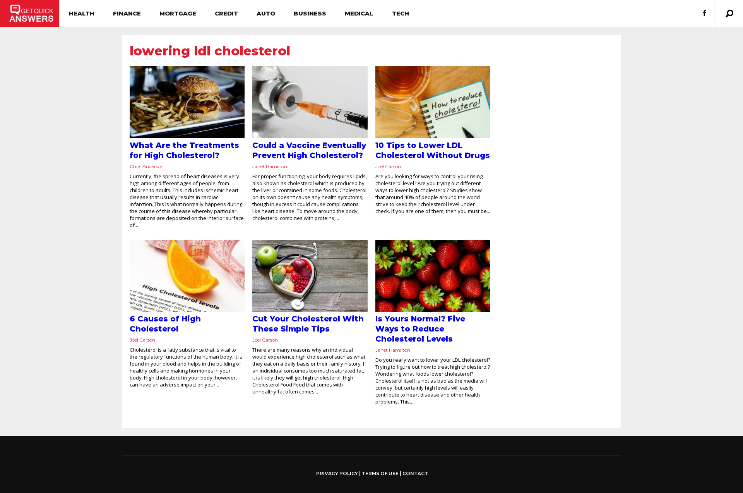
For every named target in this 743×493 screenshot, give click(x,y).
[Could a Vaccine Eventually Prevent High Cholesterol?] (309, 102)
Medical (359, 13)
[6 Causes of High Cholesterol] (187, 276)
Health (81, 13)
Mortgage (177, 13)
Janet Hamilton (269, 166)
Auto (266, 13)
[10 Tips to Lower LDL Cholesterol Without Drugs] (432, 102)
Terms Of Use (380, 473)
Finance (127, 13)
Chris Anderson (147, 166)
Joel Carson (388, 166)
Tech (400, 13)
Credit (226, 13)
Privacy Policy (337, 473)
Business (310, 13)
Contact (415, 473)
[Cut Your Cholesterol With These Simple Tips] (309, 276)
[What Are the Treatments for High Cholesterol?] (187, 102)
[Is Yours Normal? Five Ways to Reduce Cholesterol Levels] (432, 276)
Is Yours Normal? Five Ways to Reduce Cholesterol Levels (420, 329)
